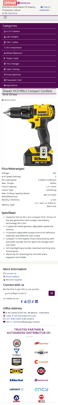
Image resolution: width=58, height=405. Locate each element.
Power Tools (12, 58)
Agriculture (11, 85)
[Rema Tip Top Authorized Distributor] (17, 343)
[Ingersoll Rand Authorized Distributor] (41, 343)
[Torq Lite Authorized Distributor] (41, 352)
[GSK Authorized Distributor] (17, 398)
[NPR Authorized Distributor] (41, 398)
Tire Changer (12, 63)
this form (12, 13)
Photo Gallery (12, 276)
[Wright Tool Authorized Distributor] (17, 389)
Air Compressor (14, 47)
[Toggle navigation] (5, 17)
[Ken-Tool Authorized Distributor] (17, 380)
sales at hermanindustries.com (21, 315)
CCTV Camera (13, 31)
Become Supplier (13, 279)
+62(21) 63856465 (45, 8)
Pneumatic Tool (13, 80)
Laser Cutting (12, 69)
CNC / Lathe (12, 42)
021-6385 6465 (13, 318)
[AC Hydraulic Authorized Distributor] (17, 352)
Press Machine (13, 74)
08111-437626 (13, 321)
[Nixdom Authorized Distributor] (41, 380)
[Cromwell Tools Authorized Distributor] (41, 361)
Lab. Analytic (12, 36)
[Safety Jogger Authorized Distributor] (17, 361)
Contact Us (10, 273)
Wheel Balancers (14, 53)
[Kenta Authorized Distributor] (17, 370)
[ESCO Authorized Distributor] (41, 370)
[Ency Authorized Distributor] (41, 389)
